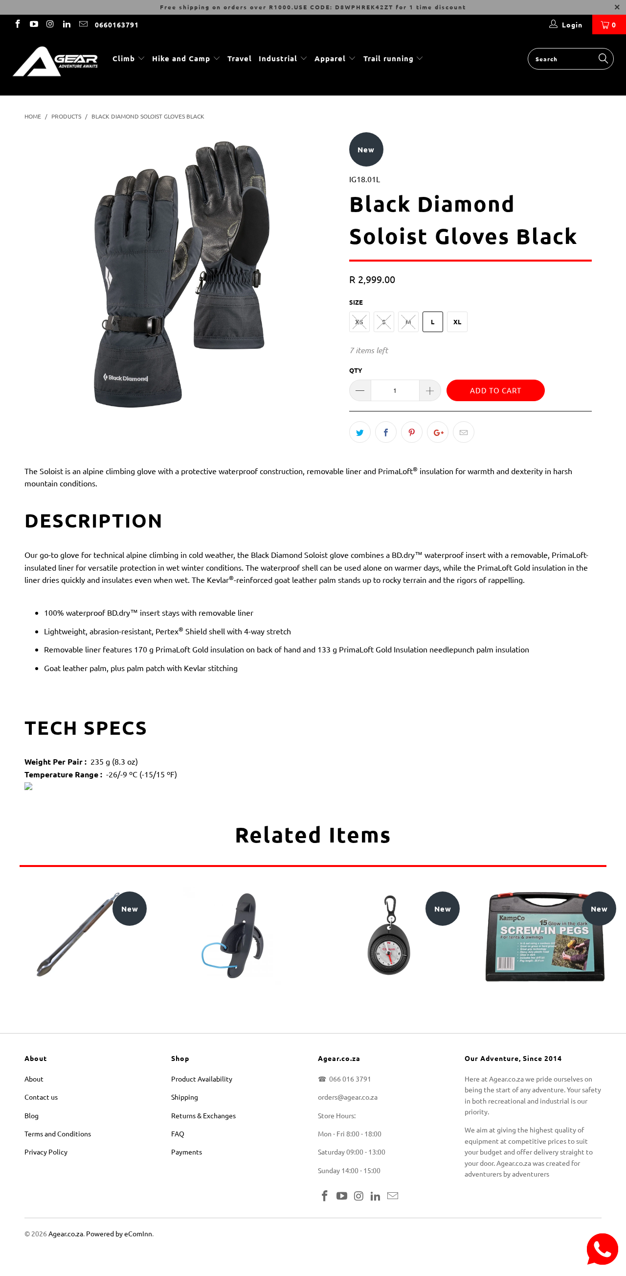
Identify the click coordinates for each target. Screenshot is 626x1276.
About (34, 1078)
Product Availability (201, 1078)
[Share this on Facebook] (386, 432)
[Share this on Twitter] (360, 432)
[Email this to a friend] (463, 432)
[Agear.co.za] (55, 65)
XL (457, 321)
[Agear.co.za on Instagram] (50, 24)
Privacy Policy (45, 1151)
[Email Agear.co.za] (83, 24)
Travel (239, 58)
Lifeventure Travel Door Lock (232, 936)
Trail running (389, 58)
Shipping (184, 1096)
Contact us (41, 1096)
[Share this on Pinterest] (412, 432)
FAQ (177, 1133)
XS (359, 321)
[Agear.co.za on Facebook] (17, 24)
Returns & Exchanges (203, 1115)
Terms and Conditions (57, 1133)
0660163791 (117, 24)
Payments (186, 1151)
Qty (355, 370)
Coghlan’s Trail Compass (389, 936)
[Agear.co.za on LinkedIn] (66, 24)
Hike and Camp (181, 58)
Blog (31, 1115)
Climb (124, 58)
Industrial (278, 58)
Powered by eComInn (119, 1233)
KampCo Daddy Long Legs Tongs (76, 936)
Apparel (330, 58)
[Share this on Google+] (437, 432)
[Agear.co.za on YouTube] (34, 24)
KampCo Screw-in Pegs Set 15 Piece (545, 936)
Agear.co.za (65, 1233)
